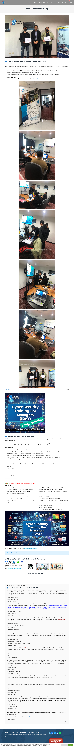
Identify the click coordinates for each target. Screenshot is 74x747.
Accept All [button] (70, 745)
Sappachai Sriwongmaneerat (11, 59)
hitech (7, 434)
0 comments (33, 59)
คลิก (29, 716)
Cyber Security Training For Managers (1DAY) (21, 436)
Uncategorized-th (23, 59)
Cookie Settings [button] (64, 745)
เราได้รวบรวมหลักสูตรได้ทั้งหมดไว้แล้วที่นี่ (17, 559)
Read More (7, 389)
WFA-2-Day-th (28, 59)
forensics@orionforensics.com (37, 78)
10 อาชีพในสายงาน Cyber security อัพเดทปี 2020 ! (23, 588)
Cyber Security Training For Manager (16, 552)
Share (67, 389)
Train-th (14, 434)
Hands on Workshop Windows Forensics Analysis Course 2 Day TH (27, 61)
